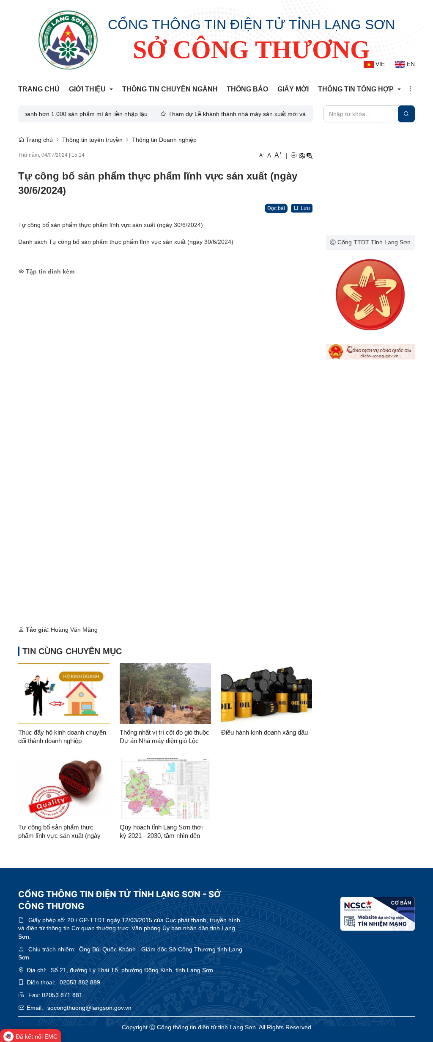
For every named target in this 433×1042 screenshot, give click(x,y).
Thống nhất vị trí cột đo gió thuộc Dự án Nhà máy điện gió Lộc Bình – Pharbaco (164, 737)
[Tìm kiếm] (406, 113)
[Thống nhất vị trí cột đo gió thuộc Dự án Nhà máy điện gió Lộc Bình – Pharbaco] (165, 693)
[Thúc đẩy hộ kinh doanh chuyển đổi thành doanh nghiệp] (64, 693)
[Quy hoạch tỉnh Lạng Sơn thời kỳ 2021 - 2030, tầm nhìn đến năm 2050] (165, 788)
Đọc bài (276, 208)
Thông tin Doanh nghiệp (164, 139)
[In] (293, 156)
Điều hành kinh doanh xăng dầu (264, 732)
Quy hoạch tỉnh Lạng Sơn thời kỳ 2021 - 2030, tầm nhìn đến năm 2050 (161, 832)
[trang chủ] (68, 39)
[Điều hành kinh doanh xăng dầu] (266, 693)
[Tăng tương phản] (301, 156)
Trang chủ (38, 139)
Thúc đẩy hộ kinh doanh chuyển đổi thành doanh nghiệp (62, 736)
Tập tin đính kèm (49, 271)
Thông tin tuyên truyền (92, 139)
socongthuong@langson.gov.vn (89, 1007)
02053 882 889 (80, 982)
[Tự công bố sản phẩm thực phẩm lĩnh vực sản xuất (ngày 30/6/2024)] (64, 788)
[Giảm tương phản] (309, 156)
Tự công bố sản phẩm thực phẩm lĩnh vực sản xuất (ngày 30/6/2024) (59, 832)
